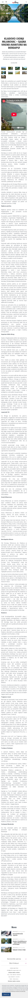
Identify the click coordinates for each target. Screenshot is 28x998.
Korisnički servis (14, 959)
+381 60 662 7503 (14, 968)
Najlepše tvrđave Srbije (19, 950)
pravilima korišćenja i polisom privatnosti (15, 991)
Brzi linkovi (14, 963)
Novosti (15, 931)
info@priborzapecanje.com (14, 970)
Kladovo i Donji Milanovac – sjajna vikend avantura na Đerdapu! (20, 943)
